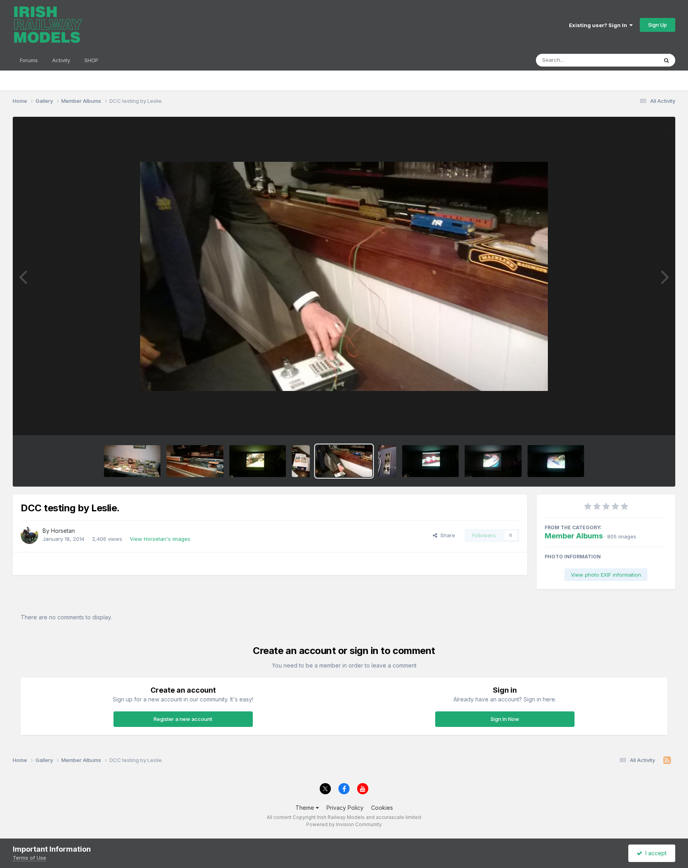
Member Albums (574, 536)
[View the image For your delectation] (132, 461)
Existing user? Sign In (599, 25)
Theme (305, 807)
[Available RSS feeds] (667, 760)
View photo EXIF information (606, 574)
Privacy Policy (345, 807)
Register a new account (183, 719)
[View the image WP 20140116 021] (556, 461)
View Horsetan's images (160, 539)
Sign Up (657, 25)
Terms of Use (29, 857)
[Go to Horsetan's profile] (29, 535)
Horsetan (63, 530)
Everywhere (633, 60)
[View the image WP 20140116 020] (493, 461)
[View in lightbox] (344, 276)
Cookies (382, 807)
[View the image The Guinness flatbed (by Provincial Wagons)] (430, 461)
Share (446, 535)
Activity (61, 60)
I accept (654, 853)
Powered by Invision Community (344, 824)
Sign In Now (505, 719)
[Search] (666, 60)
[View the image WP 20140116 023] (257, 461)
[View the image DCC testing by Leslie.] (344, 461)
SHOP (91, 60)
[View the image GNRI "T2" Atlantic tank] (194, 461)
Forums (29, 60)
